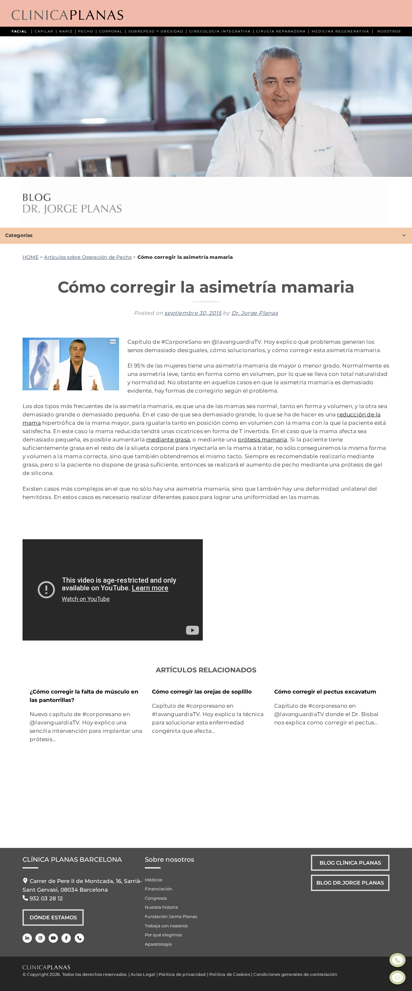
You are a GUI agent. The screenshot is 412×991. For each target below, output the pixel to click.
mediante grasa (168, 439)
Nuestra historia (161, 907)
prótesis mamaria (262, 439)
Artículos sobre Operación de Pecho (88, 257)
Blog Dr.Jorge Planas (350, 882)
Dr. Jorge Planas (254, 313)
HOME (31, 257)
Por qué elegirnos (163, 934)
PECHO (85, 31)
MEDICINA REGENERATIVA (340, 31)
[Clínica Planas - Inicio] (67, 15)
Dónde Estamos (53, 917)
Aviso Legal (143, 974)
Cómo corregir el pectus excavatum (325, 691)
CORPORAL (111, 31)
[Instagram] (40, 938)
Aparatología (158, 944)
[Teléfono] (79, 938)
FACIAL (19, 31)
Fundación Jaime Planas (171, 916)
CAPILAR (44, 31)
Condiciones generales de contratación (295, 974)
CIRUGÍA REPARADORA (281, 31)
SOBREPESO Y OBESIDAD (155, 31)
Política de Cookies (229, 974)
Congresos (156, 898)
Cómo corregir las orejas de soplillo (202, 691)
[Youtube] (53, 938)
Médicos (153, 879)
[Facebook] (66, 938)
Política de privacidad (182, 974)
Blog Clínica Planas (350, 862)
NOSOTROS (389, 31)
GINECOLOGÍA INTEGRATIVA (220, 31)
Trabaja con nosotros (166, 925)
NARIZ (66, 31)
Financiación (158, 888)
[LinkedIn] (27, 938)
